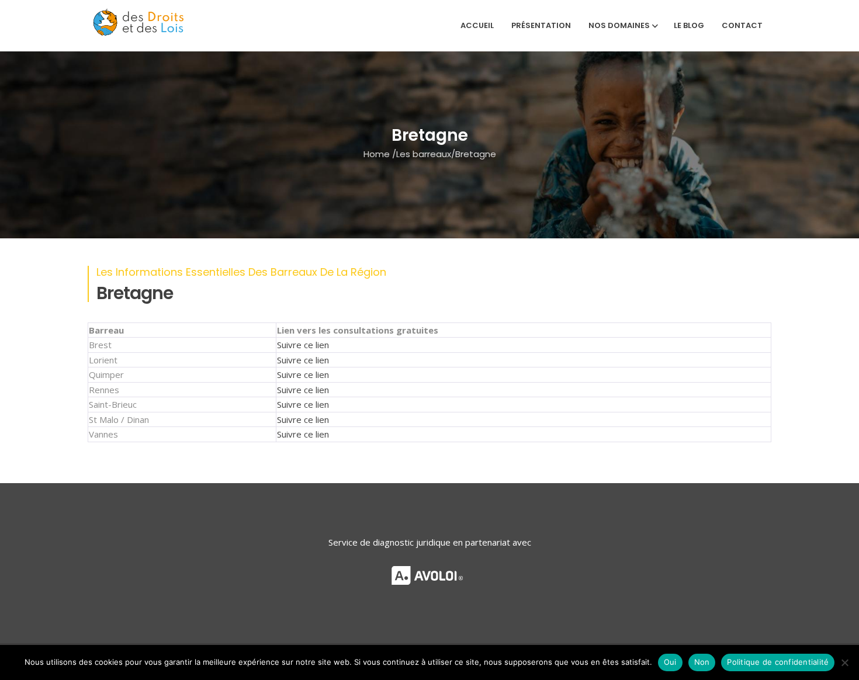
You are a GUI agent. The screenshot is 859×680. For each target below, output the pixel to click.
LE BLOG (689, 25)
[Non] (844, 662)
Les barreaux (423, 153)
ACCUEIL (477, 25)
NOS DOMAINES (619, 25)
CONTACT (742, 25)
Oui (670, 662)
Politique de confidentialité (778, 662)
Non (702, 662)
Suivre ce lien (303, 345)
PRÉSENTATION (541, 25)
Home (376, 153)
